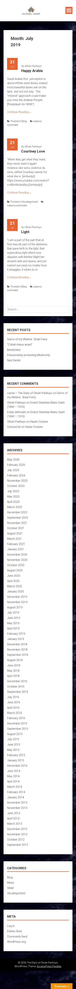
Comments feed (17, 936)
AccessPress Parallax (49, 966)
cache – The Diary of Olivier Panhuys (29, 393)
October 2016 (15, 686)
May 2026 (13, 459)
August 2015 (15, 734)
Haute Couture (39, 421)
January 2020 (15, 591)
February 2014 (16, 792)
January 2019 (15, 639)
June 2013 (13, 813)
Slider (10, 888)
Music (10, 882)
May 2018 (13, 670)
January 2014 (15, 797)
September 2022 (17, 517)
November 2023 (17, 480)
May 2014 (13, 776)
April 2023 (13, 501)
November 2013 (17, 808)
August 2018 (15, 660)
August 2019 (15, 607)
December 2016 (17, 681)
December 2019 (17, 596)
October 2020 (15, 565)
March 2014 (14, 786)
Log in (10, 926)
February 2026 (16, 465)
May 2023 (13, 496)
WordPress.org (16, 941)
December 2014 (17, 765)
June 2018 (13, 665)
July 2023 (13, 491)
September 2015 (17, 728)
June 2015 (13, 744)
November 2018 (17, 649)
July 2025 (13, 470)
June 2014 (13, 771)
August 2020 (15, 570)
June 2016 (13, 702)
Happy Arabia (32, 71)
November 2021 (17, 523)
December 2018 (17, 644)
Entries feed (14, 931)
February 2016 (16, 718)
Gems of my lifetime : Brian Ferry (27, 339)
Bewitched (13, 349)
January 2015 (15, 760)
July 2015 (13, 739)
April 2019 (13, 628)
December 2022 (17, 512)
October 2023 (15, 486)
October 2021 (15, 528)
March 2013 (14, 823)
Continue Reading (19, 112)
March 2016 (14, 713)
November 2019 (17, 602)
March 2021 (14, 538)
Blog (24, 121)
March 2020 (14, 586)
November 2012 (17, 834)
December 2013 (17, 802)
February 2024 (16, 475)
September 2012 (17, 845)
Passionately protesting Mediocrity (28, 355)
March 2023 (14, 507)
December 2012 (17, 829)
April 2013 (13, 818)
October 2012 (15, 839)
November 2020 (17, 560)
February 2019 (16, 633)
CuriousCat (14, 427)
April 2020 (13, 581)
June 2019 (13, 618)
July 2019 (13, 612)
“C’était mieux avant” (19, 344)
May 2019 (13, 623)
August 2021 (15, 533)
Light (25, 232)
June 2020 (13, 575)
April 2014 (13, 781)
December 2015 (17, 723)
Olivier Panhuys (33, 66)
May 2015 (13, 750)
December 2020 (17, 554)
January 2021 (15, 549)
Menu (68, 10)
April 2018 (13, 676)
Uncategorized (30, 201)
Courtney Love (33, 151)
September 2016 (17, 691)
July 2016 (13, 697)
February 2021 (16, 544)
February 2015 (16, 755)
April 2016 (13, 707)
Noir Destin (14, 360)
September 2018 (17, 655)
